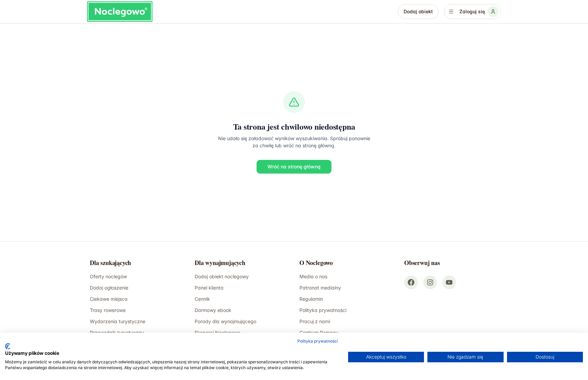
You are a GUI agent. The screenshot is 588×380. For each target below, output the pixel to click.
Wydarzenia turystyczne (117, 321)
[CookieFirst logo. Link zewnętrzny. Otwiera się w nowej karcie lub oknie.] (7, 346)
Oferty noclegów (108, 276)
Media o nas (313, 276)
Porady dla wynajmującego (225, 321)
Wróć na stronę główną (294, 166)
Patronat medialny (320, 288)
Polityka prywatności (322, 310)
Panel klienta (209, 288)
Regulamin (311, 299)
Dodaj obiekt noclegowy (222, 276)
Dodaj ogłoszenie (109, 288)
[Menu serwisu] (451, 11)
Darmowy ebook (213, 310)
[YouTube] (449, 282)
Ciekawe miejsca (109, 299)
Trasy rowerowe (108, 310)
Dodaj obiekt (418, 11)
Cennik (202, 299)
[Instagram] (430, 282)
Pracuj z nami (314, 321)
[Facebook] (411, 282)
